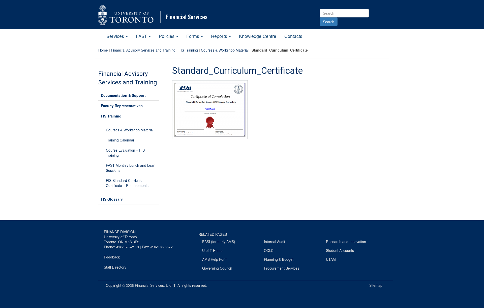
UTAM (331, 259)
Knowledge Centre (257, 36)
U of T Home (212, 250)
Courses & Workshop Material (225, 50)
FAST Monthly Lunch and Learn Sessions (131, 168)
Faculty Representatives (122, 105)
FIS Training (188, 50)
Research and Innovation (346, 241)
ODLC (269, 250)
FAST (142, 36)
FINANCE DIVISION (120, 231)
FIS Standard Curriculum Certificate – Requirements (127, 183)
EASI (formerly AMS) (218, 241)
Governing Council (217, 268)
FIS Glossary (112, 199)
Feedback (112, 256)
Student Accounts (340, 250)
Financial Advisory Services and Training (143, 50)
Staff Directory (115, 267)
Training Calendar (120, 140)
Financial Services (149, 285)
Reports (219, 36)
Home (103, 50)
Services (115, 36)
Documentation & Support (123, 95)
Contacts (293, 36)
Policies (167, 36)
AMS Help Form (215, 259)
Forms (193, 36)
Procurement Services (281, 268)
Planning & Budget (278, 259)
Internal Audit (274, 241)
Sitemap (375, 285)
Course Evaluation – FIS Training (125, 153)
